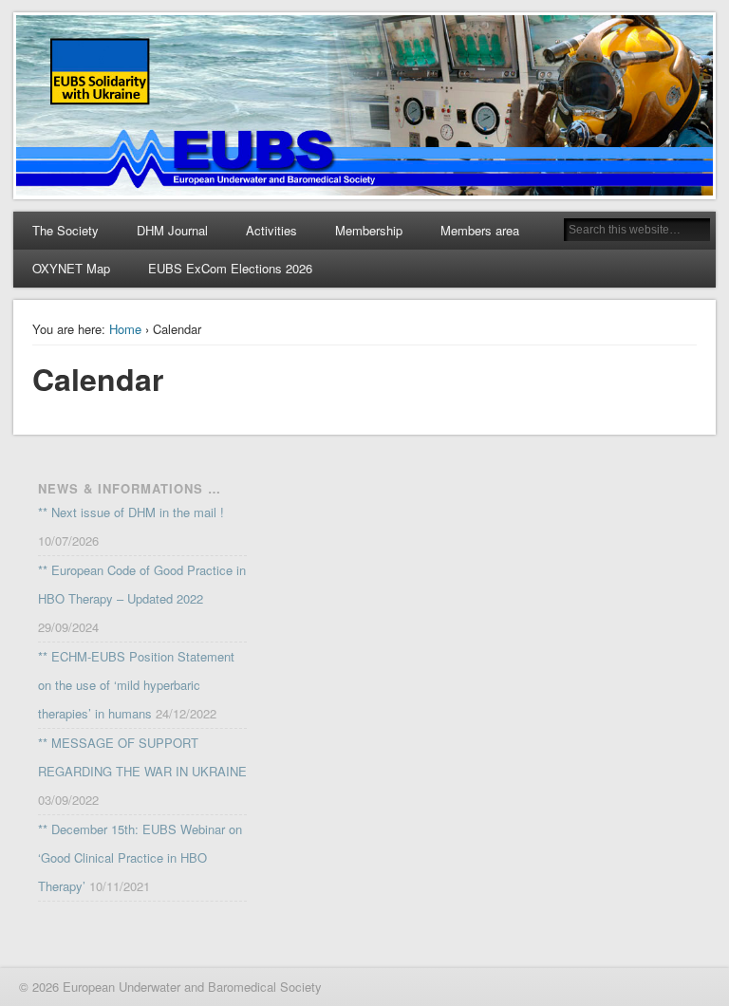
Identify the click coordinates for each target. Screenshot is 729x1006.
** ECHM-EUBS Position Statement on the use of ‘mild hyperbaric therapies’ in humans (136, 684)
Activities (271, 230)
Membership (368, 230)
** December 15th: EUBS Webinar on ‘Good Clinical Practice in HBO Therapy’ (140, 857)
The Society (65, 230)
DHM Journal (172, 230)
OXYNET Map (71, 268)
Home (125, 329)
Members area (479, 230)
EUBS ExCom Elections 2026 (230, 268)
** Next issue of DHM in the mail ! (131, 512)
